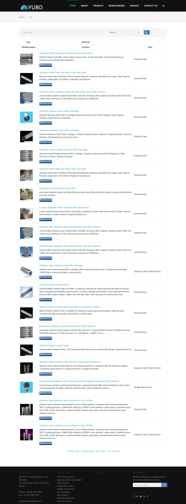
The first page (73, 451)
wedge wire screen (65, 486)
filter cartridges (63, 492)
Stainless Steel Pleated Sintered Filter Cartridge (63, 149)
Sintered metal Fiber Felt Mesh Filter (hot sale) (62, 72)
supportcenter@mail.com (30, 501)
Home (73, 6)
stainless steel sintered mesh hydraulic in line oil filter (66, 400)
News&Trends (117, 6)
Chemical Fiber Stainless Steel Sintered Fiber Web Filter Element (72, 92)
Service (134, 6)
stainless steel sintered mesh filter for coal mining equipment (69, 362)
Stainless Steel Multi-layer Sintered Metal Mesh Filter (66, 53)
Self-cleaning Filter (65, 477)
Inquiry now (46, 65)
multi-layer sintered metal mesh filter (57, 188)
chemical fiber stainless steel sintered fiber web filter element (70, 227)
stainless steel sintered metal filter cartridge (61, 265)
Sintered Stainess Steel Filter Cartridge (59, 111)
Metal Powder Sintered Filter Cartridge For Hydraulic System (69, 307)
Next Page (100, 451)
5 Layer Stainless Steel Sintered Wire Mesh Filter (64, 207)
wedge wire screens (66, 489)
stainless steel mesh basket (69, 480)
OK (164, 485)
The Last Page (113, 451)
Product (98, 6)
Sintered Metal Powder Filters (54, 284)
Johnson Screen (64, 501)
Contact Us (151, 6)
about (84, 6)
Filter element (63, 483)
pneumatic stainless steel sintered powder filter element (67, 326)
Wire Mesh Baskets (65, 498)
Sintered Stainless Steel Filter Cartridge (59, 130)
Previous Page (87, 451)
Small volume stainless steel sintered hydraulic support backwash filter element (79, 381)
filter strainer (62, 495)
